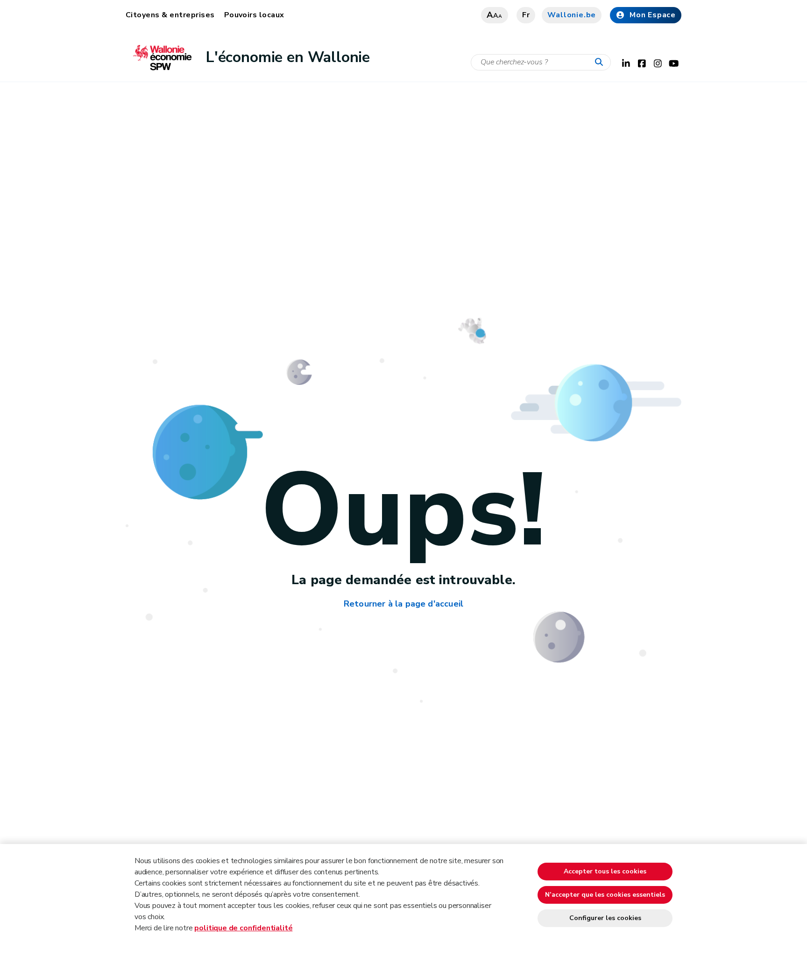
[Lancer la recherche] (601, 63)
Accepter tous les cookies (605, 871)
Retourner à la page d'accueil (403, 603)
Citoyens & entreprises (170, 15)
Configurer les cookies (605, 918)
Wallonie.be (571, 15)
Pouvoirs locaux (254, 15)
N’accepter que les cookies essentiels (605, 894)
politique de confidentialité (243, 928)
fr (526, 15)
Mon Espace (653, 15)
